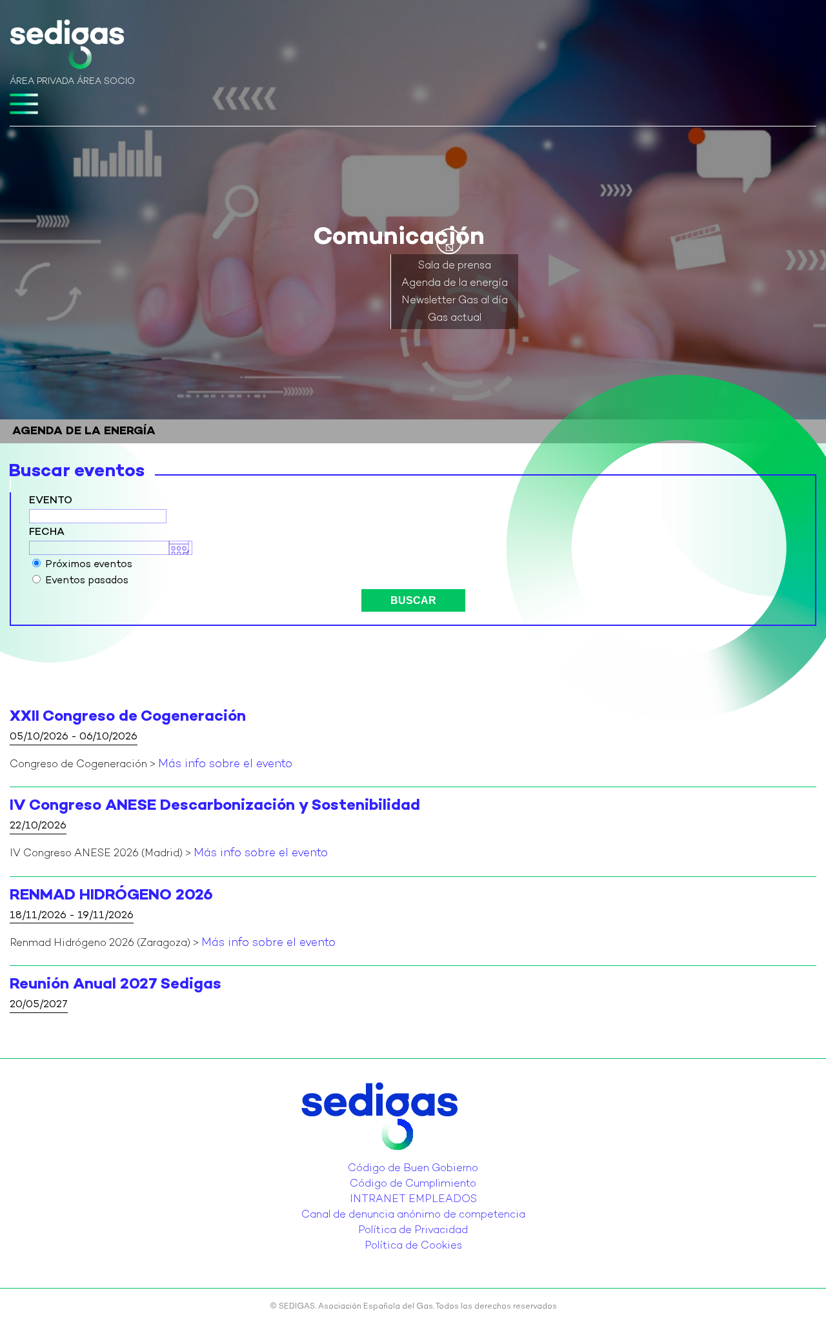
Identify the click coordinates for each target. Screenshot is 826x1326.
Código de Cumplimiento (413, 1184)
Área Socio (106, 81)
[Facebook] (424, 1159)
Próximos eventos (88, 564)
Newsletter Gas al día (454, 301)
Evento (50, 501)
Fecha (47, 532)
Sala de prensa (454, 266)
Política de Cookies (413, 1246)
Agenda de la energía (454, 283)
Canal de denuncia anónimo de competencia (413, 1215)
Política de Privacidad (413, 1230)
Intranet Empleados (413, 1199)
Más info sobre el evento (225, 764)
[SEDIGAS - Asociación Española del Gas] (67, 47)
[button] (449, 241)
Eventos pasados (86, 581)
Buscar (413, 600)
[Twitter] (401, 1159)
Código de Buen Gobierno (413, 1168)
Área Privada (42, 81)
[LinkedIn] (409, 1159)
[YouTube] (417, 1159)
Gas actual (454, 318)
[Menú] (24, 104)
